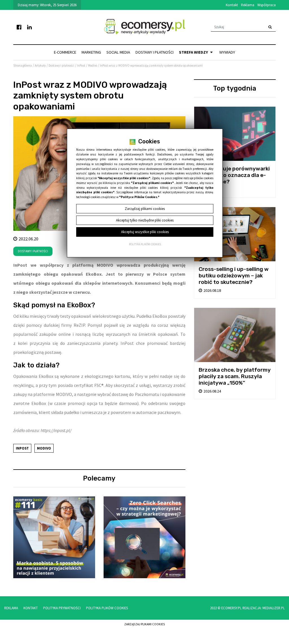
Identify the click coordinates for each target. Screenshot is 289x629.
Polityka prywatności (62, 608)
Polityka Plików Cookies (107, 608)
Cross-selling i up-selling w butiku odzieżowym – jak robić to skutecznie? (234, 275)
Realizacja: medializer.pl (263, 608)
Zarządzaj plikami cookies (144, 624)
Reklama (247, 5)
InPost (22, 448)
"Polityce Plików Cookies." (139, 197)
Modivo (44, 448)
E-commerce (65, 52)
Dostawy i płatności (154, 52)
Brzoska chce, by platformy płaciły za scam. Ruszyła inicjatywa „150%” (235, 376)
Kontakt (232, 5)
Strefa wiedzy (194, 52)
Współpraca (266, 5)
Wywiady (227, 52)
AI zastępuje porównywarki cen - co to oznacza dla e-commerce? (234, 175)
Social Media (118, 52)
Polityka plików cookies (145, 244)
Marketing (91, 52)
